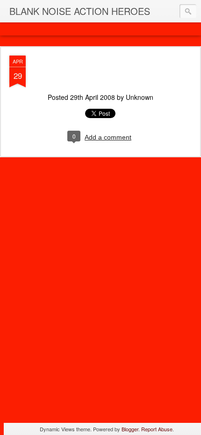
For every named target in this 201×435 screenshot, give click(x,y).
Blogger (130, 429)
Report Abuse (156, 429)
